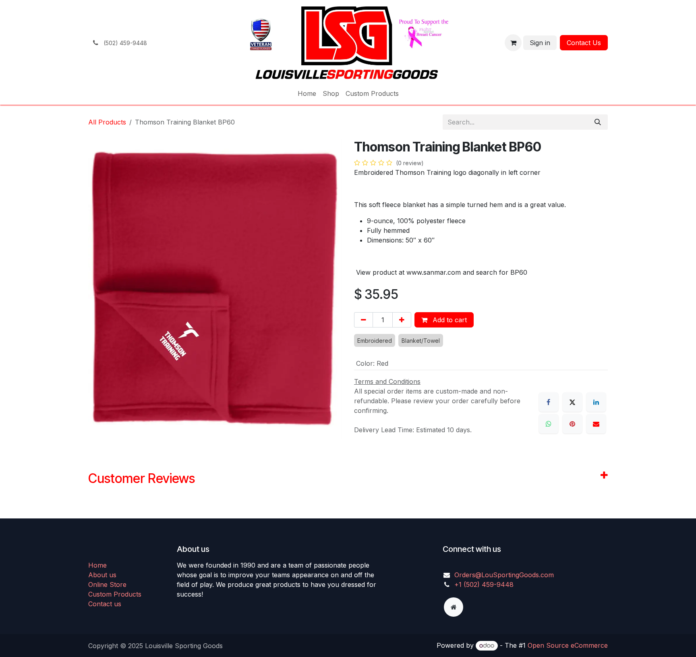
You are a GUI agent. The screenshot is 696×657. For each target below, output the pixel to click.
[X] (572, 402)
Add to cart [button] (449, 320)
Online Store (107, 584)
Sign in (540, 43)
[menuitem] (306, 93)
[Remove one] (363, 319)
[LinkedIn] (596, 402)
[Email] (596, 423)
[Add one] (401, 319)
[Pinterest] (572, 423)
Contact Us (584, 43)
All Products (107, 122)
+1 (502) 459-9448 (484, 584)
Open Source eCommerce (568, 645)
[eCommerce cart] (513, 42)
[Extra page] (453, 607)
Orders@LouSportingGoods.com (504, 575)
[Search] (598, 122)
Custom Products (114, 594)
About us (102, 575)
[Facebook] (548, 402)
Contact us (104, 604)
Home (97, 565)
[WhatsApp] (548, 423)
